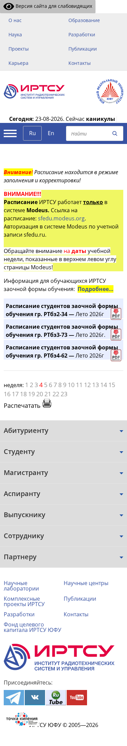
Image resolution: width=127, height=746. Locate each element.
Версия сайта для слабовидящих (53, 6)
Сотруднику (24, 535)
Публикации (82, 49)
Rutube (56, 697)
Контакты (79, 63)
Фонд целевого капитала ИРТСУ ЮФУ (32, 627)
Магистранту (26, 472)
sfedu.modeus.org (61, 218)
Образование (84, 20)
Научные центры (86, 583)
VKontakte (35, 697)
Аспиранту (22, 493)
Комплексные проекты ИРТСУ (24, 601)
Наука (15, 34)
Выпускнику (24, 514)
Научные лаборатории (21, 585)
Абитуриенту (26, 430)
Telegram (14, 697)
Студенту (19, 451)
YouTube (77, 697)
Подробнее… (95, 289)
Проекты (18, 49)
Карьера (18, 63)
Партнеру (20, 556)
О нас (15, 20)
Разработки (81, 34)
